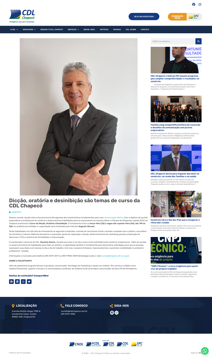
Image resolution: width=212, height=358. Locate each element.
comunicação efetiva (113, 217)
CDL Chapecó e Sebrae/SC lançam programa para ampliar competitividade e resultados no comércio (175, 79)
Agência (197, 353)
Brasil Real (89, 29)
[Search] (198, 41)
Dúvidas (117, 29)
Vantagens (28, 29)
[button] (11, 281)
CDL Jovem (131, 29)
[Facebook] (194, 4)
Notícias (104, 29)
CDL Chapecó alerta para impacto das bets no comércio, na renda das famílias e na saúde (175, 175)
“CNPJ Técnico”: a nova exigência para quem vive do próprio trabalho (174, 267)
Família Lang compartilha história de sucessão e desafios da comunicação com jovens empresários (175, 127)
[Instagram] (200, 4)
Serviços (72, 29)
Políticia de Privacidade (20, 353)
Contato (145, 29)
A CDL (12, 29)
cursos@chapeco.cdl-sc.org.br (115, 256)
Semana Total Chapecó (51, 29)
